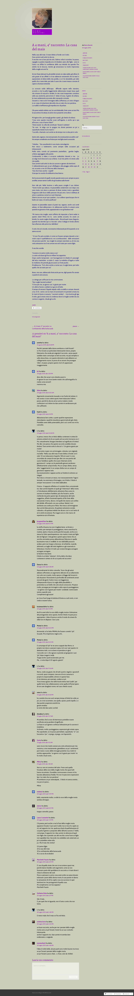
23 (94, 164)
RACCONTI (85, 60)
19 (83, 164)
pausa (76, 326)
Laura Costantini (42, 818)
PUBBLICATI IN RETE (87, 58)
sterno (39, 806)
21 (88, 164)
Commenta (73, 977)
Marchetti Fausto (43, 860)
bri (38, 371)
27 (85, 167)
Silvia (39, 390)
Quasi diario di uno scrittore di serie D (91, 72)
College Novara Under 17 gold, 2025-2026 (91, 76)
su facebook (86, 136)
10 (97, 158)
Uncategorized (36, 317)
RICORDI (85, 55)
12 (83, 161)
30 (94, 167)
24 (97, 164)
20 (86, 164)
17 (97, 161)
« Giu (83, 172)
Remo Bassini (39, 32)
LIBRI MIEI (85, 53)
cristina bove (41, 922)
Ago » (88, 172)
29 (91, 167)
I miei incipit (86, 65)
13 (85, 161)
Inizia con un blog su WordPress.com (41, 992)
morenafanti (41, 943)
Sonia (39, 740)
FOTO (84, 63)
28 (89, 167)
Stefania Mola (42, 893)
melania (39, 792)
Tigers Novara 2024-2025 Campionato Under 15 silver (90, 68)
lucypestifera (41, 521)
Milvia (39, 762)
